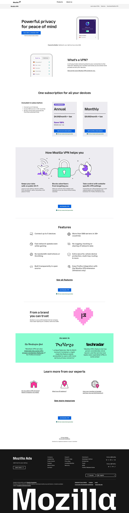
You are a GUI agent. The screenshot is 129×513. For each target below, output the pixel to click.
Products (60, 2)
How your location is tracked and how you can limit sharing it (93, 392)
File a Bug (67, 461)
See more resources (64, 400)
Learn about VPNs (94, 6)
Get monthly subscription (95, 131)
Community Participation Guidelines (84, 484)
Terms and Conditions (64, 439)
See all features (64, 280)
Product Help (68, 459)
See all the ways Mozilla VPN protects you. (81, 71)
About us (69, 2)
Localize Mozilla (69, 463)
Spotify (115, 460)
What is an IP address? (59, 391)
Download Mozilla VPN (112, 6)
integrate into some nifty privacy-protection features (32, 352)
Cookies (91, 482)
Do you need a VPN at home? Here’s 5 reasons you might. (31, 391)
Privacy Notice (64, 437)
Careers (49, 463)
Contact (49, 467)
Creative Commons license (24, 485)
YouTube (113, 467)
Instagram (109, 460)
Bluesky (107, 460)
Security (67, 465)
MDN (83, 465)
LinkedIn (111, 460)
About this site (98, 484)
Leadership (50, 459)
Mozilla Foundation (32, 482)
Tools (83, 463)
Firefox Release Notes (88, 467)
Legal (96, 482)
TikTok (113, 460)
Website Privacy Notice (81, 482)
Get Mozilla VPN (64, 206)
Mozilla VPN (14, 6)
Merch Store (50, 465)
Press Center (51, 461)
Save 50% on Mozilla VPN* (31, 32)
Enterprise (85, 461)
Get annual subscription (64, 131)
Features (103, 6)
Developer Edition (87, 459)
